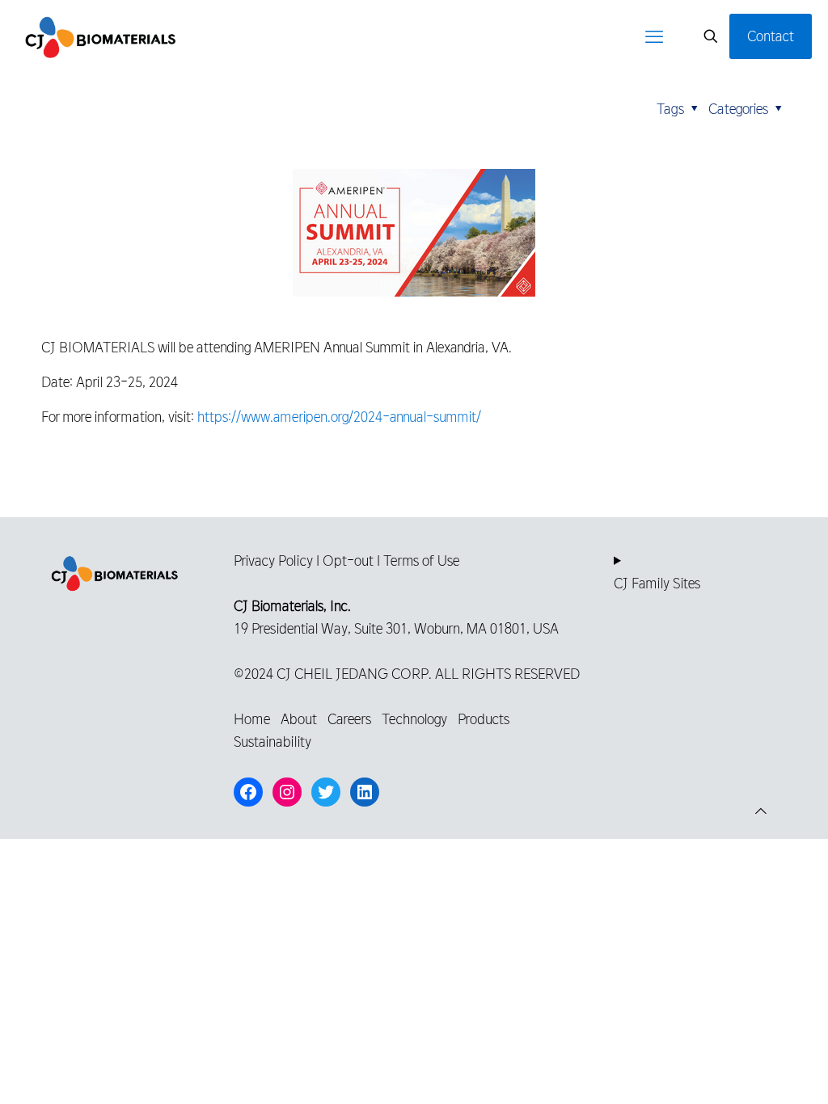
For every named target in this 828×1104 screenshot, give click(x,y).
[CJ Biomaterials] (100, 36)
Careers (349, 718)
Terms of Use (421, 560)
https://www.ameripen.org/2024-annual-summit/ (339, 416)
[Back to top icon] (760, 811)
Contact (770, 35)
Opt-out (348, 560)
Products (483, 718)
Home (252, 718)
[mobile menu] (654, 36)
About (299, 718)
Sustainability (272, 741)
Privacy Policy (273, 560)
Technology (414, 718)
